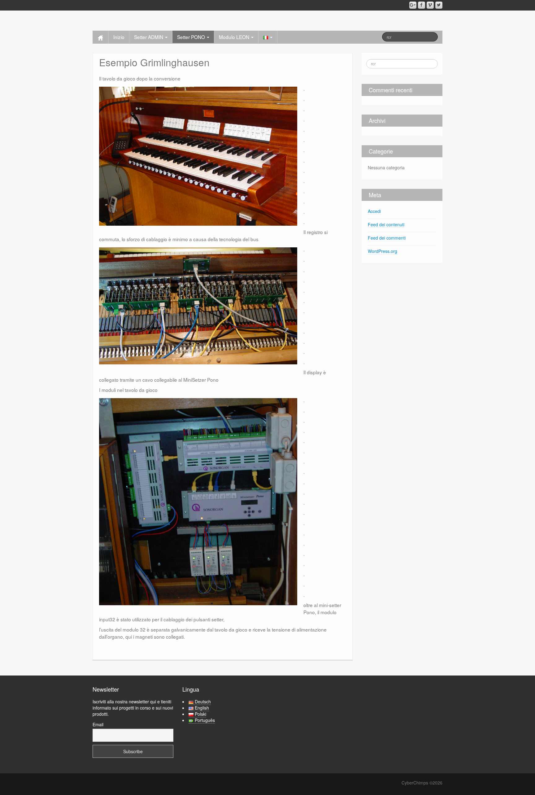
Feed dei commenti (387, 238)
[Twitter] (438, 5)
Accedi (374, 211)
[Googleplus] (412, 5)
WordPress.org (382, 251)
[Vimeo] (430, 5)
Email (98, 724)
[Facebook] (421, 5)
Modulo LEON (234, 36)
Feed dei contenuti (386, 224)
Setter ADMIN (149, 36)
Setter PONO (191, 36)
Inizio (118, 36)
